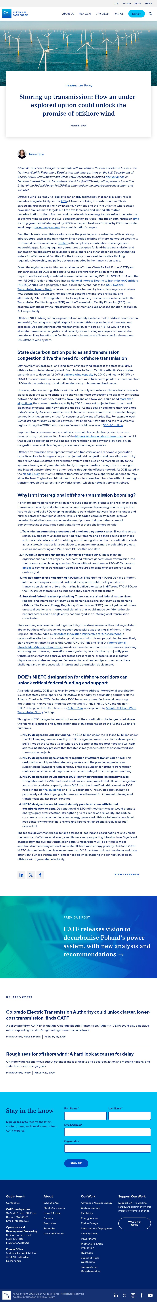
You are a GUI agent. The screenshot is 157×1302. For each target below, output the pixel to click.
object (26, 568)
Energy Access (89, 1218)
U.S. (117, 3)
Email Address (73, 1125)
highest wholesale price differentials (99, 436)
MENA (148, 3)
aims (136, 219)
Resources (50, 1223)
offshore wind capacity (78, 375)
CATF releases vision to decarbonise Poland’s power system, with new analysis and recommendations (107, 942)
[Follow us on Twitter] (124, 1295)
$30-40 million (113, 425)
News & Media (32, 1036)
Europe (127, 3)
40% (64, 201)
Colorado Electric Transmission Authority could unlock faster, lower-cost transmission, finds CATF (78, 1015)
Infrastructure (74, 86)
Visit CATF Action (54, 1233)
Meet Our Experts (54, 1208)
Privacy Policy (46, 1297)
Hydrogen (87, 1253)
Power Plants (88, 1239)
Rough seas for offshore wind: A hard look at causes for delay (70, 1054)
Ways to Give (134, 1223)
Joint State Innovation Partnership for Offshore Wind (87, 634)
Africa (137, 3)
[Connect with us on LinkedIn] (115, 1295)
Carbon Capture (90, 1208)
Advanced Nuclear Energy (96, 1203)
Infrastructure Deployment (97, 1228)
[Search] (150, 13)
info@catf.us (21, 1221)
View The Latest (127, 874)
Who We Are (51, 1203)
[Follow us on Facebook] (141, 1295)
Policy (88, 86)
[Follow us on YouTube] (150, 1295)
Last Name (115, 1108)
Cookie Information (24, 1297)
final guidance (52, 790)
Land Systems (89, 1233)
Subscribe (49, 1228)
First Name (71, 1108)
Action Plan (75, 708)
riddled (63, 243)
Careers (48, 1218)
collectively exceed (47, 227)
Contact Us (12, 1203)
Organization (72, 1141)
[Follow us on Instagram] (133, 1295)
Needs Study (31, 474)
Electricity (87, 1213)
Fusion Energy (89, 1223)
